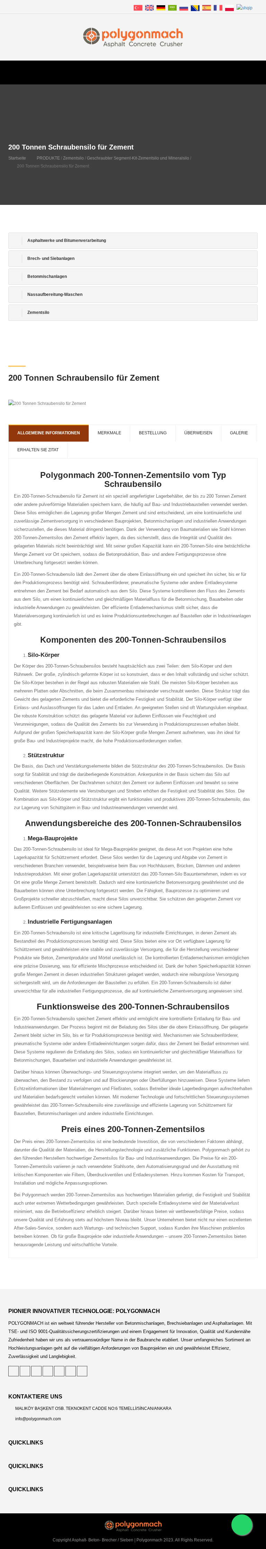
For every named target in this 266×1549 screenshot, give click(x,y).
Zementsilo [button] (37, 312)
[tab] (133, 241)
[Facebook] (48, 1371)
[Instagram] (70, 1371)
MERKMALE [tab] (109, 433)
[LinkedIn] (36, 1371)
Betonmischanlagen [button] (46, 276)
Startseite (17, 158)
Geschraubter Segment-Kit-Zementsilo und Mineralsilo (138, 158)
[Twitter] (13, 1371)
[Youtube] (82, 1371)
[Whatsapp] (241, 1524)
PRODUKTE (48, 158)
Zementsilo (73, 158)
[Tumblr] (59, 1371)
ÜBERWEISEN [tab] (198, 433)
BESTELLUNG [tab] (153, 433)
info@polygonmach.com (38, 1418)
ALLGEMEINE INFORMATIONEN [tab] (48, 433)
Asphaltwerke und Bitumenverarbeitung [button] (66, 240)
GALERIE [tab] (239, 433)
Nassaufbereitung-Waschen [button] (54, 294)
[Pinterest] (25, 1371)
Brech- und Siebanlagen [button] (50, 258)
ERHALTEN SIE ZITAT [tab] (38, 449)
